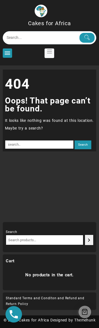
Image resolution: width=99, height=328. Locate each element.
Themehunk (84, 320)
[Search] (89, 240)
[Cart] (85, 312)
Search (11, 232)
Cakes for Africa (49, 23)
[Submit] (87, 38)
